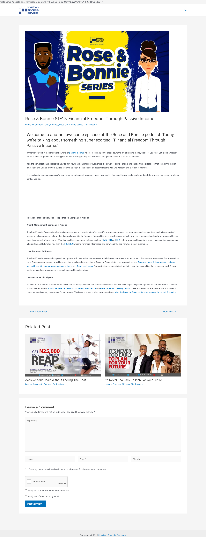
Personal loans (145, 262)
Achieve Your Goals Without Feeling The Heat (55, 380)
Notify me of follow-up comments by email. (49, 490)
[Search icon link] (186, 10)
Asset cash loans (85, 266)
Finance (54, 124)
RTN (110, 240)
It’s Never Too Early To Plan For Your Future (133, 380)
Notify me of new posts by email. (44, 496)
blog (47, 124)
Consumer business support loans (56, 266)
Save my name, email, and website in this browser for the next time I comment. (68, 469)
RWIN (104, 240)
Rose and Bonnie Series (71, 124)
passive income (76, 153)
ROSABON (69, 244)
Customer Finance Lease (59, 288)
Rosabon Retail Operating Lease (115, 288)
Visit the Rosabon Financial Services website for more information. (146, 292)
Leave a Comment (34, 124)
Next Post (169, 312)
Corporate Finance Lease (84, 288)
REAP (118, 240)
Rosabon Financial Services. (112, 535)
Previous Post (38, 312)
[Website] (156, 459)
